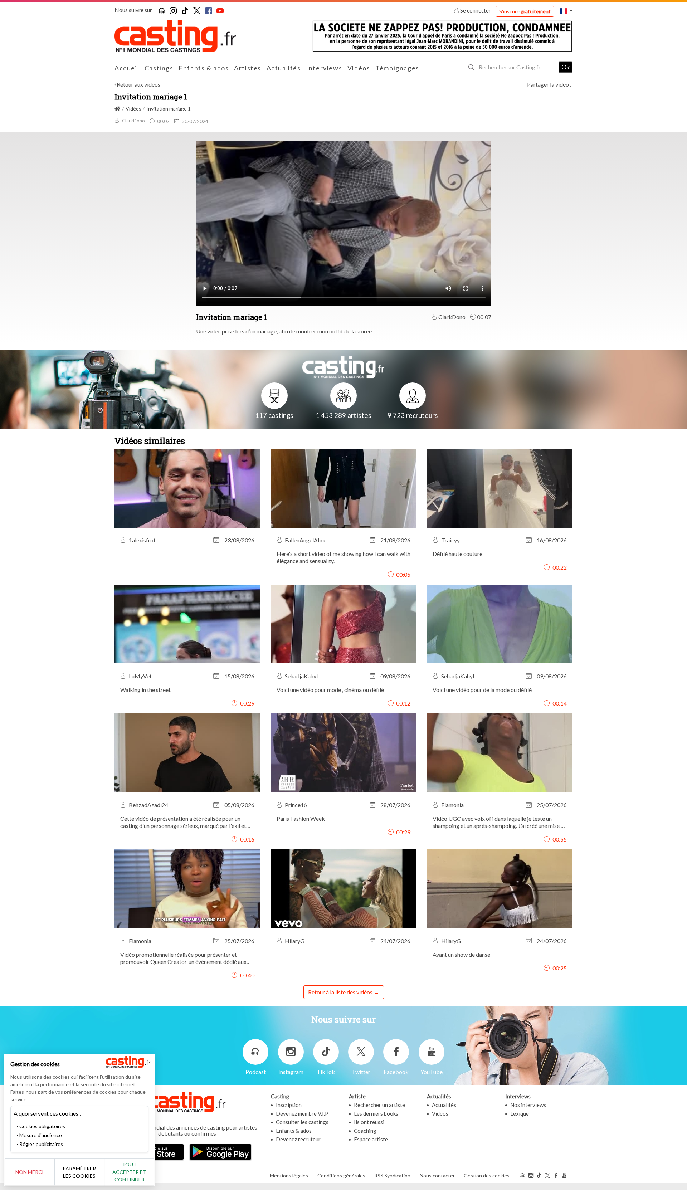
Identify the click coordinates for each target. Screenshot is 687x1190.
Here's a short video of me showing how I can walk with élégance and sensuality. (343, 557)
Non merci (29, 1172)
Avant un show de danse (461, 954)
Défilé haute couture (457, 553)
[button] (566, 11)
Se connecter (475, 10)
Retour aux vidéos (138, 84)
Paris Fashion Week (301, 818)
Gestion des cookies (487, 1175)
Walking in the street (145, 689)
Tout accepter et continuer (129, 1171)
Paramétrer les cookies (79, 1172)
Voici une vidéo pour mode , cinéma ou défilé (330, 689)
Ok (565, 67)
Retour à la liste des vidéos (340, 992)
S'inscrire (525, 11)
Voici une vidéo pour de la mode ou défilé (482, 689)
